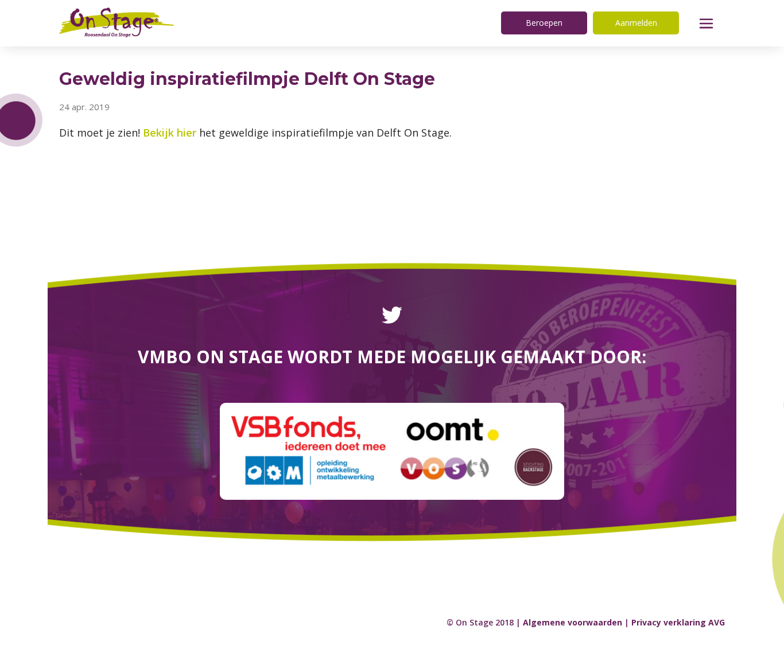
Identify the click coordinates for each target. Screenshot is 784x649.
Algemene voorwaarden (572, 622)
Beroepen (544, 22)
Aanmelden (636, 22)
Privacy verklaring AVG (678, 622)
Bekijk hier (169, 132)
